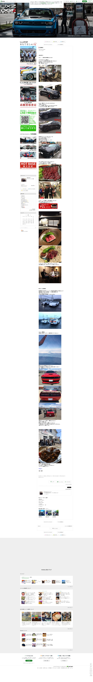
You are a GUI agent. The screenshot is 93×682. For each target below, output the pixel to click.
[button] (91, 675)
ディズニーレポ (23, 591)
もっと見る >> (41, 506)
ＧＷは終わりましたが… (24, 204)
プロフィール (28, 178)
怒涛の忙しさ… (23, 203)
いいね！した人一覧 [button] (68, 484)
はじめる (29, 660)
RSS (23, 230)
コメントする (55, 528)
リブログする (68, 481)
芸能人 (31, 577)
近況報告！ (42, 47)
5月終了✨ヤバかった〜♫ (25, 202)
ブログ (42, 50)
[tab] (25, 577)
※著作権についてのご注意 (24, 231)
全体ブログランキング (24, 185)
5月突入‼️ (22, 206)
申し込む (64, 660)
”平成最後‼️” (23, 207)
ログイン (90, 1)
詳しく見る (46, 660)
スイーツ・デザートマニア (43, 591)
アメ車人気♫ (23, 198)
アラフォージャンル (24, 186)
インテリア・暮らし (59, 591)
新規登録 (84, 1)
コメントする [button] (61, 481)
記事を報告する (69, 489)
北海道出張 (40, 499)
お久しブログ (41, 501)
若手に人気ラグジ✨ (24, 199)
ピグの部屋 (32, 178)
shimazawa (28, 177)
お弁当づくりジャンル (25, 577)
